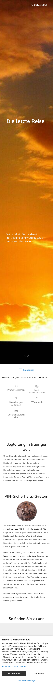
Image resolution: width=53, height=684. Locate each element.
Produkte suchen (16, 390)
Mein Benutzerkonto (37, 391)
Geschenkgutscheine (16, 416)
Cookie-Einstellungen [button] (26, 680)
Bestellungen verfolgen (16, 403)
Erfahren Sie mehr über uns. (14, 666)
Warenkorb (37, 402)
